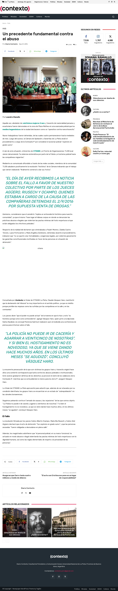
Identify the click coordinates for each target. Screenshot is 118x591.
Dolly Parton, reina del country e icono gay (102, 152)
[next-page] (7, 541)
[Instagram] (111, 1)
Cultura (39, 532)
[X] (114, 1)
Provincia (63, 526)
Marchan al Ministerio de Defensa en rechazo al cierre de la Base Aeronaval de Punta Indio (64, 531)
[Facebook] (109, 1)
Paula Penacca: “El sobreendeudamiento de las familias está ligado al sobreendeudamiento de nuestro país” (104, 138)
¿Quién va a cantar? (39, 535)
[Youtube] (30, 492)
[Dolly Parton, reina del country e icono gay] (86, 151)
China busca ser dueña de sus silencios (14, 534)
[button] (113, 16)
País (8, 23)
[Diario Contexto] (12, 490)
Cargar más (97, 161)
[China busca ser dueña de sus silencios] (15, 522)
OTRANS (36, 151)
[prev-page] (4, 541)
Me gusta (86, 35)
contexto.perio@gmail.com (64, 571)
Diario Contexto (11, 44)
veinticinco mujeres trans (34, 123)
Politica (96, 132)
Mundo (14, 530)
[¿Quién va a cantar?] (39, 522)
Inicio (4, 23)
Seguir (98, 35)
